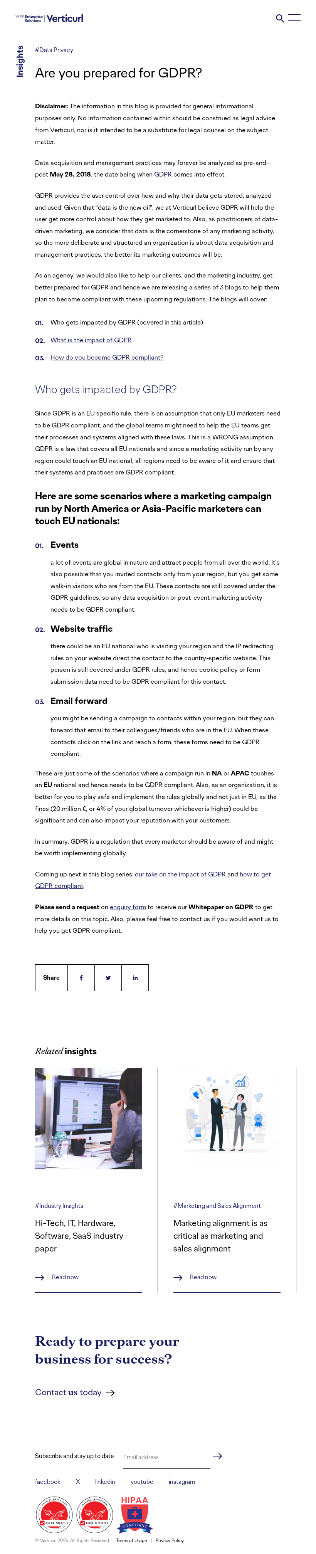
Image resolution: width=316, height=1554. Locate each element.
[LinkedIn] (135, 977)
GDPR (163, 174)
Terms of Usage (131, 1540)
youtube (142, 1482)
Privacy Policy (170, 1540)
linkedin (105, 1482)
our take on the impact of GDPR (180, 874)
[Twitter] (108, 977)
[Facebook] (81, 977)
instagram (182, 1482)
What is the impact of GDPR (91, 340)
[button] (280, 17)
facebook (48, 1482)
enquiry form (128, 907)
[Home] (49, 17)
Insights (19, 61)
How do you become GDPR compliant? (106, 357)
